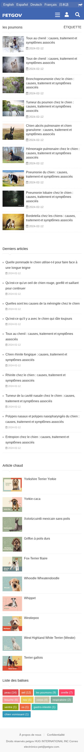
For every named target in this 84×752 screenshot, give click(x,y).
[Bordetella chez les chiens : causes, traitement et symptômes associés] (13, 222)
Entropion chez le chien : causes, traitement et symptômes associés (37, 439)
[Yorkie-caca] (12, 504)
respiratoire (62, 699)
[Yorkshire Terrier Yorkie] (12, 484)
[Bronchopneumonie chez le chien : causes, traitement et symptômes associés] (13, 85)
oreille (67, 692)
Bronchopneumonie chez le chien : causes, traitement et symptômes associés (50, 83)
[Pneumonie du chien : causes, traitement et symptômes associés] (13, 178)
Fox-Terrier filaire (35, 558)
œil (26, 692)
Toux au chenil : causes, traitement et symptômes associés (39, 336)
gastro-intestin (44, 707)
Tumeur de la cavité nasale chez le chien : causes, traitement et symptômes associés (40, 398)
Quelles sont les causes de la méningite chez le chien (42, 303)
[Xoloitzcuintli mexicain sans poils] (12, 524)
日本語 (64, 4)
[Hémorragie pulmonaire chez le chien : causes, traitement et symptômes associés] (13, 155)
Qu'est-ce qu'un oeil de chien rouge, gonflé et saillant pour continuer (42, 285)
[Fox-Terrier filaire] (12, 564)
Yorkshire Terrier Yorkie (40, 479)
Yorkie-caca (32, 498)
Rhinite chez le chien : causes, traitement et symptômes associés (35, 377)
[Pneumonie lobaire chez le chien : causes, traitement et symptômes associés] (13, 199)
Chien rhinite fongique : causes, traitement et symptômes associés (36, 357)
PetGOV (12, 15)
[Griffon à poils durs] (12, 544)
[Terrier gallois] (12, 663)
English (8, 4)
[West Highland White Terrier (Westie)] (12, 643)
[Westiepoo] (12, 623)
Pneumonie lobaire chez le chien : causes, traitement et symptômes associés (49, 197)
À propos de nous (30, 734)
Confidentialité (56, 734)
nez (27, 699)
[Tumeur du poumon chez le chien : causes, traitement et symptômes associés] (13, 108)
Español (22, 4)
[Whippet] (12, 603)
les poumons (12, 27)
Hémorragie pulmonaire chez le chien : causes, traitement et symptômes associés (53, 153)
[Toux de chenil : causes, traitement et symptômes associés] (13, 65)
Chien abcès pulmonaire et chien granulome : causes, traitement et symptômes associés (49, 130)
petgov (30, 741)
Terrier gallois (33, 657)
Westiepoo (31, 618)
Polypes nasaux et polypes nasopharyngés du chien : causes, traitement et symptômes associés (42, 419)
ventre (10, 707)
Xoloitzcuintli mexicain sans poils (47, 518)
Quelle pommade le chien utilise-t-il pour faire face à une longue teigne (41, 265)
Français (51, 4)
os (25, 707)
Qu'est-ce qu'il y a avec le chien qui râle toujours (38, 318)
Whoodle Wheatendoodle (41, 578)
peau (10, 692)
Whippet (30, 598)
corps (42, 699)
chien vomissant (16, 714)
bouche (11, 699)
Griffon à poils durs (37, 538)
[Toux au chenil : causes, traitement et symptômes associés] (13, 44)
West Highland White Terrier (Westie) (49, 637)
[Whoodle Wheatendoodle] (12, 584)
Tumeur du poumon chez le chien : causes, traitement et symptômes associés (50, 106)
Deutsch (36, 4)
